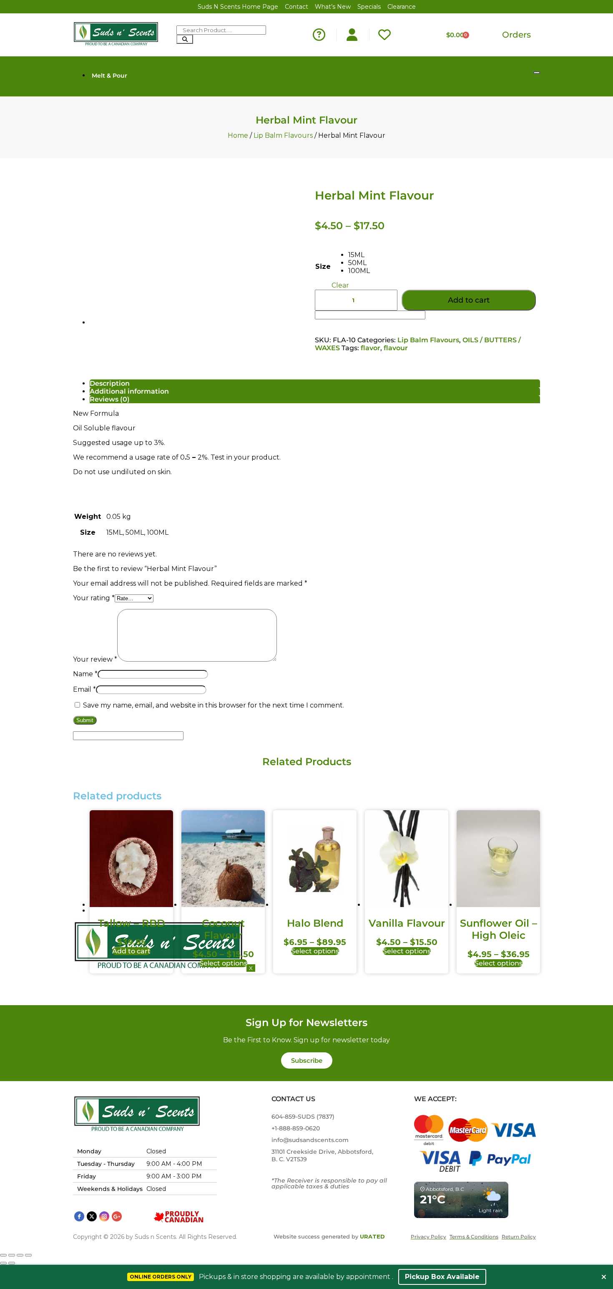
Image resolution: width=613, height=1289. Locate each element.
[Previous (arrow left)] (3, 1263)
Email (84, 689)
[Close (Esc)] (28, 1255)
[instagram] (104, 1216)
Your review (95, 659)
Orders (516, 35)
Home (238, 135)
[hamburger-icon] (536, 72)
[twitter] (92, 1216)
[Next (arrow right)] (11, 1263)
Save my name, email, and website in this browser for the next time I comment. (213, 705)
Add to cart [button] (131, 951)
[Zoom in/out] (3, 1255)
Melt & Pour (109, 75)
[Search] (184, 39)
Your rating (94, 598)
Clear (340, 285)
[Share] (20, 1255)
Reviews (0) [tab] (110, 399)
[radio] (359, 255)
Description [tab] (110, 383)
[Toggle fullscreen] (11, 1255)
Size (323, 266)
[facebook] (79, 1216)
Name (85, 674)
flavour (396, 348)
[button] (306, 1060)
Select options (223, 963)
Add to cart (469, 300)
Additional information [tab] (129, 391)
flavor (370, 348)
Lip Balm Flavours (283, 135)
